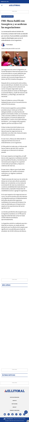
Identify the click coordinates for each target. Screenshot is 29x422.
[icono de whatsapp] (16, 414)
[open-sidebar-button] (2, 5)
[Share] (26, 412)
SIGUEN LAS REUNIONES (7, 16)
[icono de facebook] (12, 414)
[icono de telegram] (20, 414)
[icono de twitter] (9, 414)
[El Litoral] (14, 5)
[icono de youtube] (5, 414)
